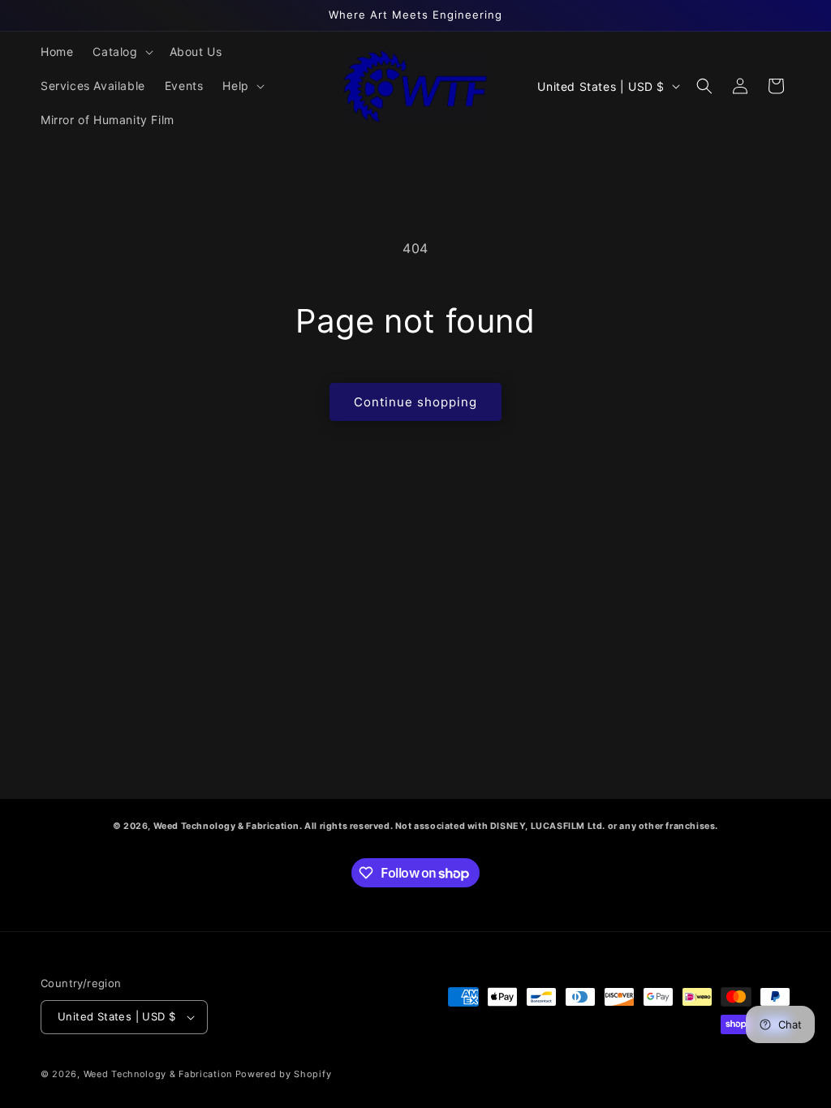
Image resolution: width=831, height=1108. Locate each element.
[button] (121, 52)
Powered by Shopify (283, 1074)
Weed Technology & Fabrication (158, 1074)
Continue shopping (415, 402)
